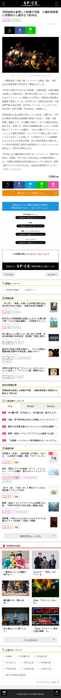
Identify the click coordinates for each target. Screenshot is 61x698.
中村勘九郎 (46, 662)
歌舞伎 (9, 656)
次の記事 (51, 274)
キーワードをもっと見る (46, 682)
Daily (10, 406)
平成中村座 (11, 668)
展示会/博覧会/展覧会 (16, 674)
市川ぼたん (11, 662)
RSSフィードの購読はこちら (32, 193)
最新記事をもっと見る (30, 536)
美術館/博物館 (12, 289)
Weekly (30, 406)
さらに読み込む (30, 639)
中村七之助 (28, 662)
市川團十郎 (24, 656)
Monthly (50, 406)
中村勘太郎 (28, 668)
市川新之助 (42, 656)
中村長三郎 (46, 668)
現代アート (31, 289)
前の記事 (9, 274)
